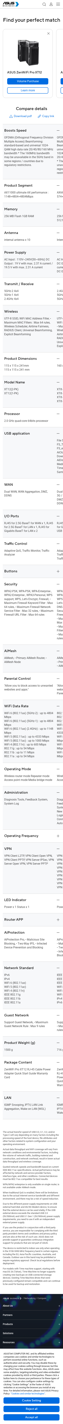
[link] (27, 90)
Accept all (31, 1417)
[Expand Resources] (59, 1342)
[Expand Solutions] (59, 1333)
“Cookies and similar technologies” (28, 1393)
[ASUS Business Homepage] (11, 4)
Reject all (31, 1409)
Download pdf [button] (23, 116)
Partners (7, 1315)
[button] (44, 4)
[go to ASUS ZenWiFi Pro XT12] (28, 52)
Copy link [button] (48, 116)
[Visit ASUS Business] (13, 1298)
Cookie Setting (31, 1400)
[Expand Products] (59, 1324)
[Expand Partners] (59, 1315)
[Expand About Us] (59, 1305)
